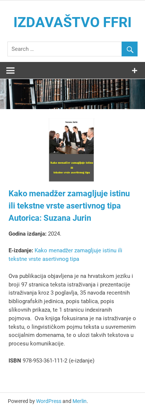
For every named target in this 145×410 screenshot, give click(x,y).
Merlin (79, 401)
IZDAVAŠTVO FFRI (72, 22)
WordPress (48, 401)
